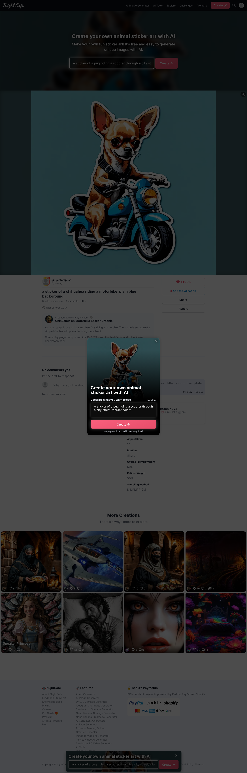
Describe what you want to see (111, 399)
